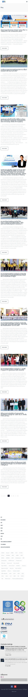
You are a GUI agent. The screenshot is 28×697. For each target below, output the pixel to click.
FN (1, 522)
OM (2, 536)
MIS (2, 528)
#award (7, 552)
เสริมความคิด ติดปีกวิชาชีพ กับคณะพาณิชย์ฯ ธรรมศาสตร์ (16, 659)
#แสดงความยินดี (16, 570)
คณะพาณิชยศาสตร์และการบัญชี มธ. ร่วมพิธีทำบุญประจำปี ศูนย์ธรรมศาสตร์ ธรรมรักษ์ (13, 369)
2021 (23, 573)
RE (1, 539)
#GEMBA (8, 555)
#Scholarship (4, 560)
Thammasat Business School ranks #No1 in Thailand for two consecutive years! (14, 31)
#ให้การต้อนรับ (4, 573)
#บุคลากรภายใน (4, 568)
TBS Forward (7, 578)
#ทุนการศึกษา (4, 565)
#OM (12, 558)
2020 (18, 573)
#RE (23, 558)
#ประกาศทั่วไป (18, 568)
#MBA (17, 555)
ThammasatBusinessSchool (17, 578)
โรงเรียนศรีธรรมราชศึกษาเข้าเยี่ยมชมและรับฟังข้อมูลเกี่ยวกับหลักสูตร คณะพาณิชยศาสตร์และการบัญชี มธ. (13, 463)
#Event (2, 555)
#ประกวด (11, 568)
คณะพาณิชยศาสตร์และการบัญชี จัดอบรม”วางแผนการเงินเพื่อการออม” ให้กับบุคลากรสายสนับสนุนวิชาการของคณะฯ (12, 222)
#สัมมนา (9, 570)
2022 (2, 576)
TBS (2, 578)
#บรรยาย (24, 565)
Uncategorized (5, 547)
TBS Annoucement (6, 541)
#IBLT (13, 555)
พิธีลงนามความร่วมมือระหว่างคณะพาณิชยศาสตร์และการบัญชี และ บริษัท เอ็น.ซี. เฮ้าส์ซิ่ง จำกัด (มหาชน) (14, 414)
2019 (14, 573)
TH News (3, 544)
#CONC (20, 552)
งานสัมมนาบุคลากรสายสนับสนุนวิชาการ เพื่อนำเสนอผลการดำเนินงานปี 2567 (14, 70)
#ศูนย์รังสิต (3, 570)
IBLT (2, 525)
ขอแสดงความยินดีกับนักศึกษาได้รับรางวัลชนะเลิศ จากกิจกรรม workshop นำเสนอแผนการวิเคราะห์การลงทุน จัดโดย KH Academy (13, 120)
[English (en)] (3, 676)
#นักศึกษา (18, 565)
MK (1, 530)
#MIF (22, 555)
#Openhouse (18, 558)
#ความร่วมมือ (16, 563)
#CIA (16, 552)
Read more (4, 48)
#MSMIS (8, 558)
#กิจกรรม (3, 563)
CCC (11, 576)
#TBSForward (11, 560)
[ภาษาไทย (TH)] (1, 676)
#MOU (2, 558)
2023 (7, 576)
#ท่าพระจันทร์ (11, 565)
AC (1, 517)
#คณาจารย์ (9, 563)
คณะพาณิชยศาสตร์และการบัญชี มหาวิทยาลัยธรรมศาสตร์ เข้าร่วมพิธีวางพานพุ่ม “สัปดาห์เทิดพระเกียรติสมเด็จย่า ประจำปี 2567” (14, 324)
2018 (10, 573)
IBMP (15, 576)
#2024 (2, 552)
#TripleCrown (19, 560)
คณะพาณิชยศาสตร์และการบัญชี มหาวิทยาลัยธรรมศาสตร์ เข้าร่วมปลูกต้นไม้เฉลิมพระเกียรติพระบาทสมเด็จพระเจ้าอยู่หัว (13, 275)
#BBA (12, 552)
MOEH (2, 533)
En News (3, 519)
